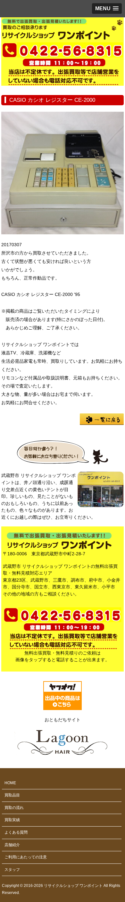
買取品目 (12, 795)
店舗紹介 (12, 845)
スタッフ (12, 870)
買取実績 (12, 820)
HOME (10, 783)
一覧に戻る (102, 419)
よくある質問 (16, 832)
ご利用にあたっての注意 (25, 857)
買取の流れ (14, 808)
